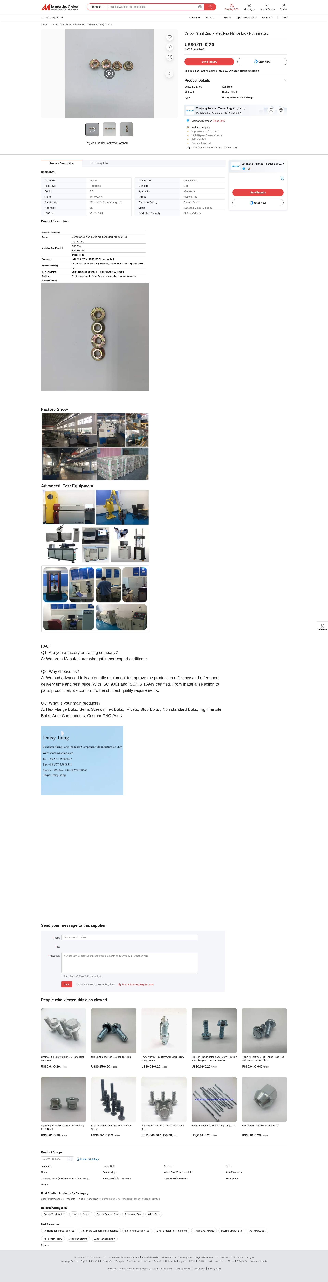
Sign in (283, 9)
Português (107, 1261)
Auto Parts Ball (257, 1230)
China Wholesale (150, 1257)
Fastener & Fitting (96, 24)
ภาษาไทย (219, 1261)
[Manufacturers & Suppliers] (59, 7)
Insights (250, 1257)
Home (44, 24)
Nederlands (170, 1261)
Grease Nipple (109, 1172)
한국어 (192, 1261)
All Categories (53, 17)
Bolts (110, 24)
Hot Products (80, 1257)
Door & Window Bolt (54, 1214)
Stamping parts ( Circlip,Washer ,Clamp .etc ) (64, 1178)
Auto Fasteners (234, 1172)
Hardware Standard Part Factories (99, 1230)
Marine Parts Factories (137, 1230)
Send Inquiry (209, 61)
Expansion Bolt (133, 1214)
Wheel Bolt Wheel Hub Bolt (178, 1172)
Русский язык (133, 1261)
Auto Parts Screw (53, 1238)
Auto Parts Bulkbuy (104, 1238)
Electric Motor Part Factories (171, 1230)
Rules (285, 17)
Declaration (199, 1268)
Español (95, 1261)
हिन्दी (210, 1261)
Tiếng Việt (242, 1261)
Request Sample (249, 70)
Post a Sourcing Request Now (136, 984)
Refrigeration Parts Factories (59, 1230)
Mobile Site (238, 1257)
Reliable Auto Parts (204, 1230)
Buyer (209, 17)
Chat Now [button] (264, 61)
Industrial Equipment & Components (67, 24)
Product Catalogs (89, 1159)
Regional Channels (204, 1257)
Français (119, 1261)
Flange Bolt (108, 1166)
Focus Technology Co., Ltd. (141, 1268)
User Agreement (183, 1268)
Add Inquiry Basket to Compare (109, 143)
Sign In (190, 147)
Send (67, 984)
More (44, 1245)
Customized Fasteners (176, 1178)
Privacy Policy (214, 1268)
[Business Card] (282, 178)
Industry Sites (186, 1257)
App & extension (245, 17)
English (84, 1261)
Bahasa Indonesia (258, 1261)
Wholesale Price (168, 1257)
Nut (43, 1172)
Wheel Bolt (153, 1214)
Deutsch (158, 1261)
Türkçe (231, 1261)
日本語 (201, 1261)
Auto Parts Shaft (78, 1238)
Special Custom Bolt (107, 1214)
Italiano (147, 1261)
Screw (167, 1166)
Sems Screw (232, 1178)
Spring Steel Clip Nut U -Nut (116, 1178)
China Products (97, 1257)
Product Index (223, 1257)
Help (226, 17)
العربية (182, 1261)
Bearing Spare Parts (231, 1230)
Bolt (228, 1166)
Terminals (46, 1166)
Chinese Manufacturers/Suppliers (123, 1257)
